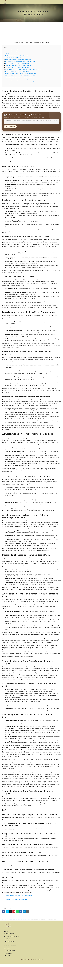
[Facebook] (3, 911)
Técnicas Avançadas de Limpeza (13, 57)
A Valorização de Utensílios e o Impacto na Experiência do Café (20, 73)
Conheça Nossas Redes (9, 941)
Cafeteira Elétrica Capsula (9, 950)
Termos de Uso (7, 938)
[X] (10, 911)
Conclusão (8, 85)
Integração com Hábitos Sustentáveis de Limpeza (17, 63)
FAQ (6, 83)
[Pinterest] (13, 911)
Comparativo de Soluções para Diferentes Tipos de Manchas (20, 61)
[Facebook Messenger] (7, 911)
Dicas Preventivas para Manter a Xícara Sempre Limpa (18, 59)
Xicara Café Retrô (7, 955)
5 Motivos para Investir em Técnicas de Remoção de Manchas (20, 79)
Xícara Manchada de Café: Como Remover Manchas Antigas (20, 75)
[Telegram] (24, 911)
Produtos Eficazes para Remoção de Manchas (16, 55)
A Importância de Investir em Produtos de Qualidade (18, 65)
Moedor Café (6, 947)
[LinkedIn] (20, 911)
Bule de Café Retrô (8, 953)
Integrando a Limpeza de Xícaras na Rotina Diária (17, 71)
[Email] (27, 911)
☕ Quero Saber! (10, 126)
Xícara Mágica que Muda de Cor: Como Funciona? (19, 895)
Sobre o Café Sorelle (8, 934)
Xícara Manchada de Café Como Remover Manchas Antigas (20, 50)
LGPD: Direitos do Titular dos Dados (11, 936)
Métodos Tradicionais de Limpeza (13, 54)
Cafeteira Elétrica (7, 948)
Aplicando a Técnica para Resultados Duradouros (17, 67)
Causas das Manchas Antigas (12, 52)
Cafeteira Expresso (8, 952)
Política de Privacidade (9, 933)
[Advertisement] (31, 32)
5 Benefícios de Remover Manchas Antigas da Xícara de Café (20, 77)
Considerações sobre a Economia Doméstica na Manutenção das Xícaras (23, 69)
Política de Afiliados (8, 939)
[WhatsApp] (17, 911)
